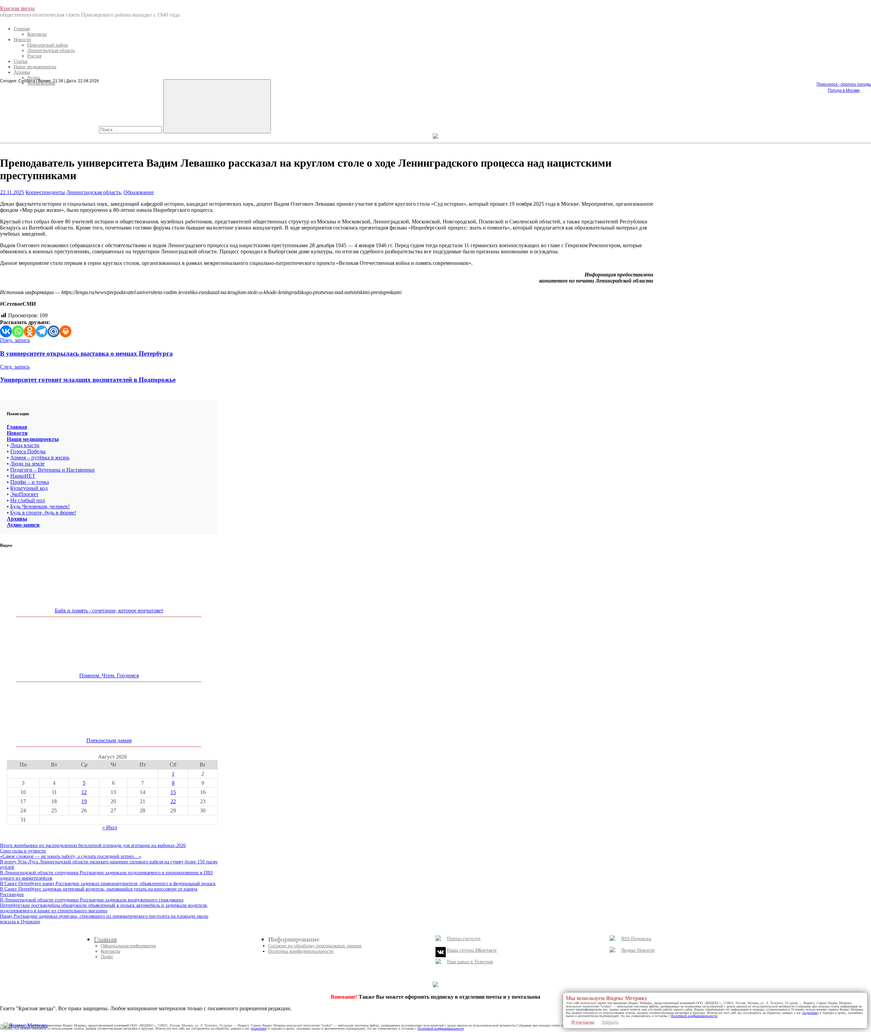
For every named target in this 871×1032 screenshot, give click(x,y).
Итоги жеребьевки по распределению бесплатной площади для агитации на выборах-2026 (93, 845)
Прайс (107, 956)
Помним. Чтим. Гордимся (109, 675)
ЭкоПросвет (24, 494)
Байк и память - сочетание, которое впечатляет (109, 610)
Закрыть (610, 1022)
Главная (22, 28)
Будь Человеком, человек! (40, 506)
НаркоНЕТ (22, 476)
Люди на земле (27, 464)
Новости (22, 39)
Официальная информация (128, 945)
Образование (139, 192)
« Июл (109, 827)
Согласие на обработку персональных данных (315, 945)
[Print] (65, 331)
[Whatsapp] (18, 331)
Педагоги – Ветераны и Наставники (52, 470)
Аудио (33, 77)
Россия (34, 55)
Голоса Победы (28, 451)
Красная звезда (17, 8)
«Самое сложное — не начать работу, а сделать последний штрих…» (70, 856)
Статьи (21, 61)
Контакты (37, 34)
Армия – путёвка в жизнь (39, 457)
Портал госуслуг (464, 938)
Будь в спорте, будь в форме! (43, 512)
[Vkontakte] (6, 331)
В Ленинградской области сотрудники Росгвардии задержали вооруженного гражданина (91, 899)
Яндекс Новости (638, 950)
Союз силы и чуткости (23, 850)
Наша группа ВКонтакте (472, 950)
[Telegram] (42, 331)
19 (84, 801)
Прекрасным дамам (109, 740)
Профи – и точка (29, 482)
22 (173, 801)
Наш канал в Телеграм (470, 961)
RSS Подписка (636, 938)
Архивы (22, 72)
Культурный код (29, 488)
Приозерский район (47, 45)
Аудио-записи (23, 525)
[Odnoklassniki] (30, 331)
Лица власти (24, 445)
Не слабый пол (27, 500)
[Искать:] (131, 129)
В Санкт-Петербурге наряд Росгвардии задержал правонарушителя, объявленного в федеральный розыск (108, 883)
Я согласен (582, 1022)
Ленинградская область (51, 50)
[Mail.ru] (54, 331)
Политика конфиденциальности (300, 951)
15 (173, 792)
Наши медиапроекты (35, 66)
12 (84, 792)
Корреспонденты (45, 192)
